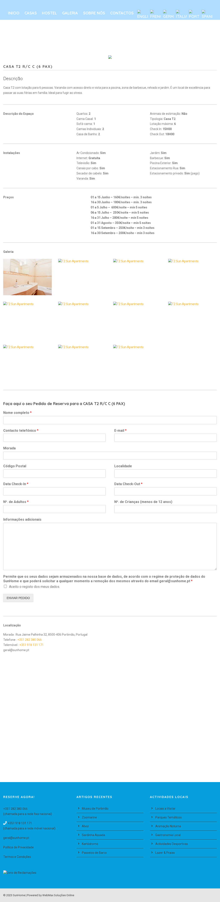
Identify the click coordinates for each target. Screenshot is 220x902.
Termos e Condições (17, 857)
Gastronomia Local (168, 835)
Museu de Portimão (95, 808)
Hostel (49, 13)
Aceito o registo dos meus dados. (34, 587)
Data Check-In (15, 484)
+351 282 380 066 (29, 639)
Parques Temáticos (168, 817)
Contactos (122, 13)
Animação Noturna (168, 826)
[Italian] (181, 14)
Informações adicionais (22, 519)
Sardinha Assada (93, 835)
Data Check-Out (128, 484)
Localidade (123, 466)
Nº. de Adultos (16, 502)
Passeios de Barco (94, 852)
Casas (30, 13)
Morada (9, 448)
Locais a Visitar (165, 808)
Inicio (13, 13)
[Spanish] (207, 14)
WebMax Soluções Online (58, 895)
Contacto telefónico (20, 430)
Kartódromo (90, 844)
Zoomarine (89, 817)
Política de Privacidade (18, 847)
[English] (142, 14)
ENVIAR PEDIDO (18, 598)
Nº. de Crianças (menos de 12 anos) (143, 502)
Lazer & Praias (165, 852)
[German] (168, 14)
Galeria (70, 13)
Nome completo (17, 413)
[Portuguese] (194, 14)
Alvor (85, 826)
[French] (155, 14)
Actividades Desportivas (171, 844)
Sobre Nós (94, 13)
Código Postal (14, 466)
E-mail (120, 430)
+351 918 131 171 (31, 645)
